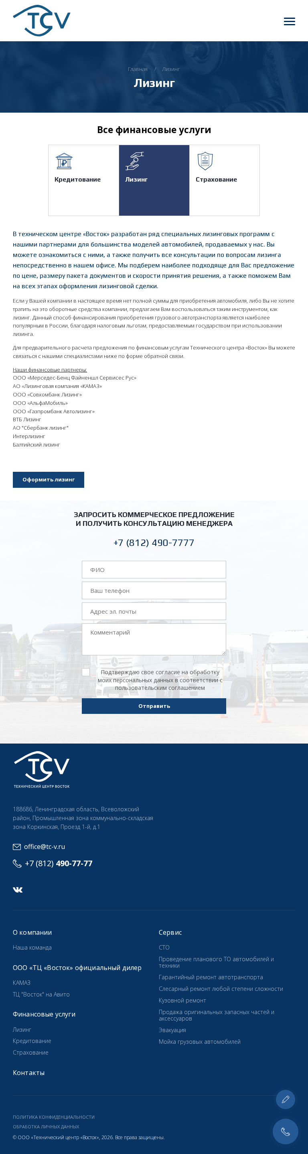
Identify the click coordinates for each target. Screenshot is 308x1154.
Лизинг (171, 69)
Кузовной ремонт (182, 1000)
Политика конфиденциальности (54, 1117)
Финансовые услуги (44, 1014)
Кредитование (78, 179)
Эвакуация (172, 1030)
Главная (138, 69)
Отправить (154, 705)
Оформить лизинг (48, 479)
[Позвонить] (285, 1131)
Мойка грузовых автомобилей (200, 1041)
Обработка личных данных (46, 1127)
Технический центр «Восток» (42, 20)
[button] (289, 21)
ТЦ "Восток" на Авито (41, 994)
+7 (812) (58, 863)
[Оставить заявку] (285, 1099)
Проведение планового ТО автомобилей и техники (216, 962)
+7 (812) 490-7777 (154, 542)
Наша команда (32, 947)
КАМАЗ (21, 982)
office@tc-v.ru (44, 846)
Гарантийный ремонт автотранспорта (211, 977)
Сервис (170, 932)
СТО (164, 947)
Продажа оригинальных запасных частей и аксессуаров (216, 1015)
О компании (32, 932)
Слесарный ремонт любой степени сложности (221, 988)
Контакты (29, 1072)
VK (17, 890)
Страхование (216, 179)
